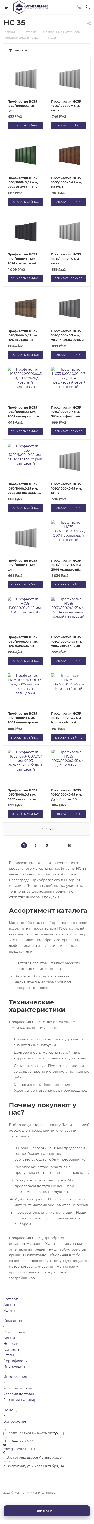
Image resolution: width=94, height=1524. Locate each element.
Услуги (9, 1310)
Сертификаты (15, 1361)
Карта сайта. (13, 1502)
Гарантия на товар (19, 1399)
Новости (10, 1343)
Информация (15, 1377)
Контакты (11, 1349)
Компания (12, 1320)
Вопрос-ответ (15, 1421)
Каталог (10, 1299)
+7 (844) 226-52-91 (20, 1441)
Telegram (8, 1475)
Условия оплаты (17, 1388)
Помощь (10, 1410)
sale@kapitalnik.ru (19, 1449)
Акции (9, 1304)
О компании (14, 1332)
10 (69, 845)
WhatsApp (20, 1475)
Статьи (9, 1355)
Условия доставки (19, 1394)
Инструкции (14, 1366)
